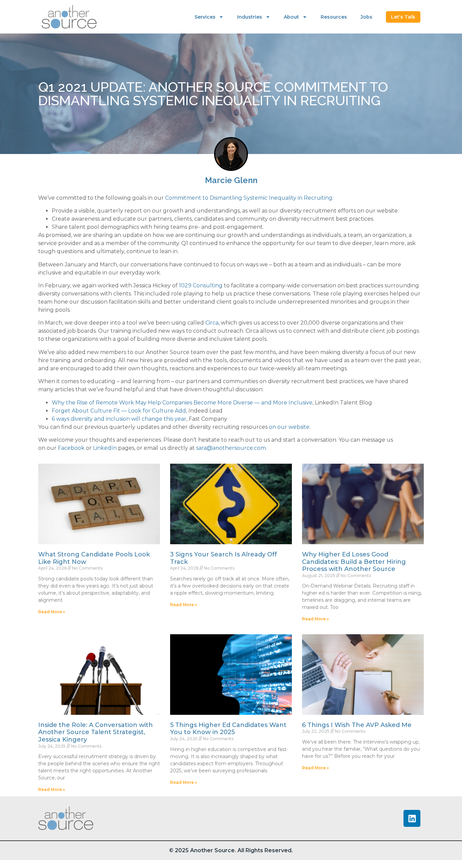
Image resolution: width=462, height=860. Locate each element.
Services (204, 17)
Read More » (51, 611)
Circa (211, 322)
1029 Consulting (201, 285)
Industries (249, 17)
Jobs (366, 17)
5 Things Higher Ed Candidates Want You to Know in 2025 (228, 728)
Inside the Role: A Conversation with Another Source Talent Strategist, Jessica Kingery (95, 732)
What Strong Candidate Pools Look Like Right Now (94, 558)
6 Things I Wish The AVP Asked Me (357, 725)
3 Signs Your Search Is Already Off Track (223, 558)
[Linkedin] (411, 818)
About (291, 17)
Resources (334, 17)
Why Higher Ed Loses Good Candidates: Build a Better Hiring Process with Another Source (354, 562)
